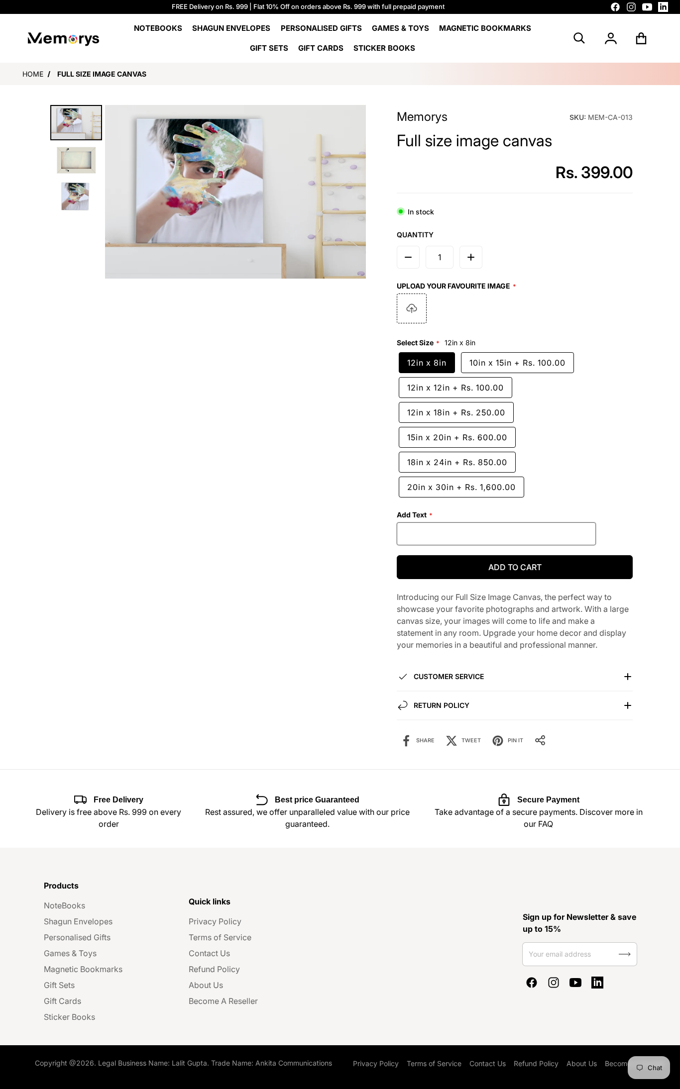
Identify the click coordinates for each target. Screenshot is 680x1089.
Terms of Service (220, 937)
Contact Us (209, 953)
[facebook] (615, 7)
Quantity (415, 234)
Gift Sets (59, 985)
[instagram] (631, 7)
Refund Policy (214, 969)
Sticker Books (69, 1017)
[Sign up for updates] (624, 954)
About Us (206, 985)
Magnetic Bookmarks (83, 969)
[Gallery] (206, 192)
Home (32, 74)
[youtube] (647, 7)
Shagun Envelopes (78, 921)
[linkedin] (663, 7)
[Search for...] (579, 38)
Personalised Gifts (77, 937)
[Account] (610, 38)
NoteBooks (64, 905)
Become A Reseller (223, 1001)
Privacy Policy (215, 921)
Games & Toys (70, 953)
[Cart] (641, 38)
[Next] (351, 192)
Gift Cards (62, 1001)
